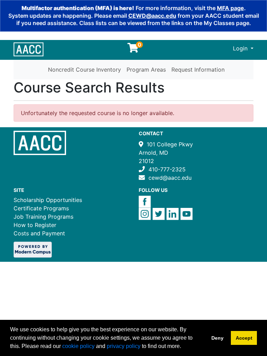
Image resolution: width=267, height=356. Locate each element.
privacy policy (123, 346)
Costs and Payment (39, 233)
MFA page (230, 8)
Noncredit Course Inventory (84, 69)
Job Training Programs (43, 216)
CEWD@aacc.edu (152, 15)
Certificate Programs (41, 208)
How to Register (35, 224)
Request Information (198, 69)
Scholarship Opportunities (48, 199)
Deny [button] (217, 338)
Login (241, 48)
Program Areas (146, 69)
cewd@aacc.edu (170, 177)
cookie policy (78, 346)
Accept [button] (244, 338)
